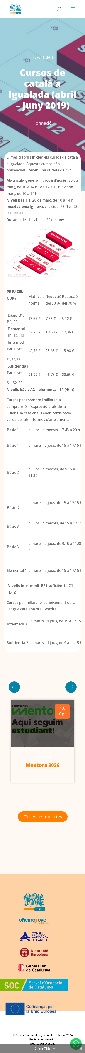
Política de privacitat (42, 1039)
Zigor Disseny (46, 1043)
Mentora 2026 (42, 765)
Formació (42, 123)
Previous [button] (71, 687)
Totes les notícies (43, 817)
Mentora (43, 756)
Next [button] (14, 687)
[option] (42, 741)
